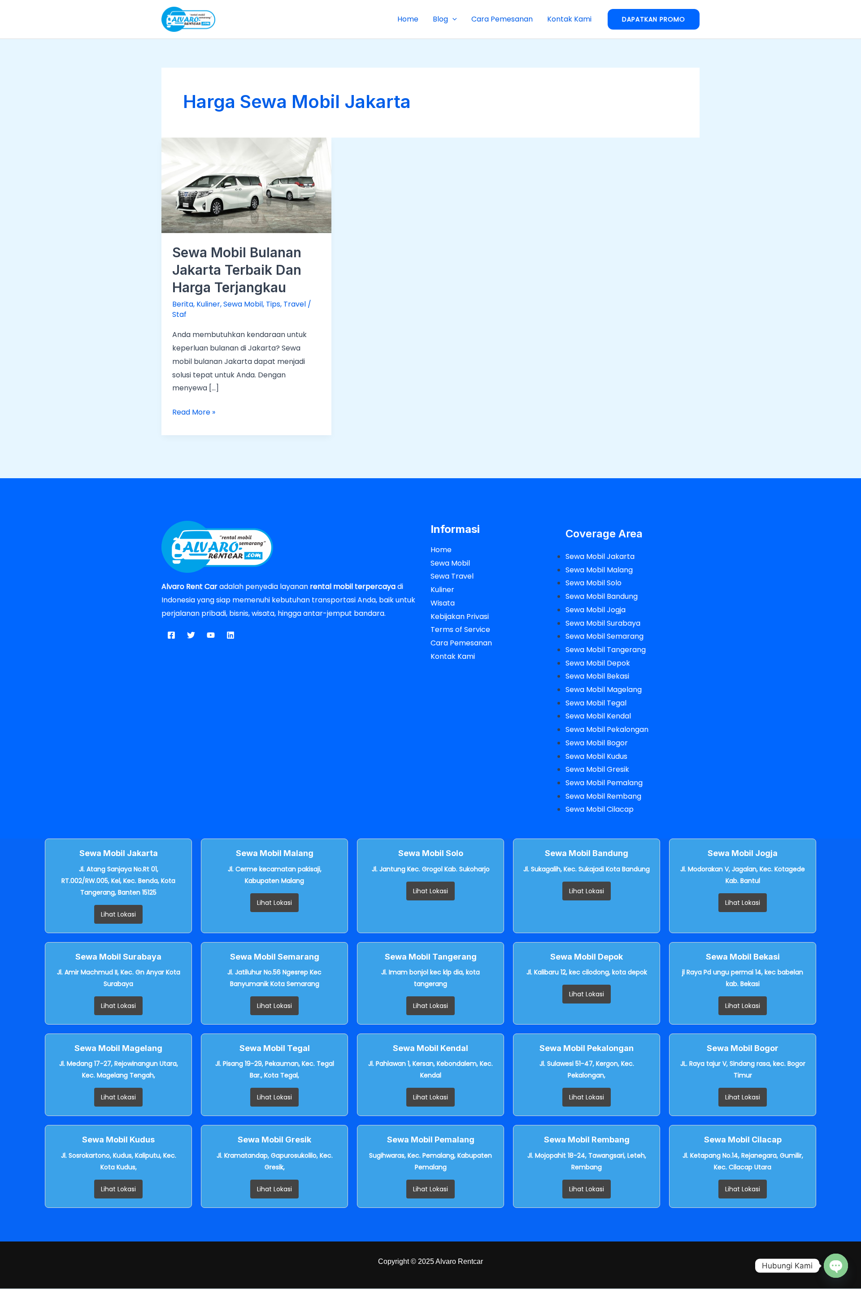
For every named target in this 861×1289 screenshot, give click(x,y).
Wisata (442, 603)
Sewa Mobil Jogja (595, 610)
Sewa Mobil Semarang (604, 636)
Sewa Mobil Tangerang (605, 649)
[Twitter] (191, 635)
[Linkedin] (230, 635)
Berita (182, 304)
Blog (440, 19)
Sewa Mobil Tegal (595, 703)
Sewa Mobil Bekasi (597, 676)
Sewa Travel (452, 576)
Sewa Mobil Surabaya (602, 623)
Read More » (193, 411)
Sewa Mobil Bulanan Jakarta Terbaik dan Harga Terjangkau (236, 269)
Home (407, 19)
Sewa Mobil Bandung (601, 596)
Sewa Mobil (243, 304)
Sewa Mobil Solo (593, 583)
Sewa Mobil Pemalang (604, 783)
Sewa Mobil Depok (597, 663)
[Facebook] (171, 635)
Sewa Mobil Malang (599, 570)
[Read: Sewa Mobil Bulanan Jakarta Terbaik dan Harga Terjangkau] (246, 185)
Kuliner (208, 304)
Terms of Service (460, 629)
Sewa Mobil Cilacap (599, 809)
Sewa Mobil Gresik (597, 769)
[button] (452, 19)
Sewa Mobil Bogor (596, 743)
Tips (273, 304)
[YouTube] (211, 635)
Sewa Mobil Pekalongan (606, 729)
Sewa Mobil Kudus (596, 756)
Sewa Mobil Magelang (603, 689)
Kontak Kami (569, 19)
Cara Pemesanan (502, 19)
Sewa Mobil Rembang (603, 796)
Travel (294, 304)
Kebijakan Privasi (459, 616)
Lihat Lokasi (118, 914)
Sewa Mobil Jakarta (600, 556)
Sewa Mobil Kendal (598, 716)
